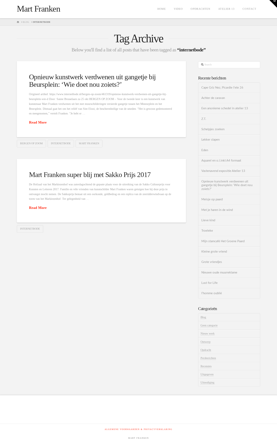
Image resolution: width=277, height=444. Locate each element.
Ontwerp (205, 341)
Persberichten (208, 358)
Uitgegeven (207, 374)
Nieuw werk (208, 333)
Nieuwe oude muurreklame (219, 272)
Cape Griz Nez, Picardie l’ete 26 (222, 87)
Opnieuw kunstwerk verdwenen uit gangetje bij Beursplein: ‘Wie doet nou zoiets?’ (92, 80)
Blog (203, 317)
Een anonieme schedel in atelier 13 (224, 108)
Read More (38, 122)
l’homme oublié (211, 293)
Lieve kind (208, 220)
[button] (273, 4)
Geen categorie (209, 325)
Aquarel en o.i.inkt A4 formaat (221, 160)
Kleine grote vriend (214, 251)
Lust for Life (209, 282)
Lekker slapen (210, 139)
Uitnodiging (207, 382)
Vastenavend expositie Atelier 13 (223, 171)
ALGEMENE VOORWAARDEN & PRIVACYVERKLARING (138, 429)
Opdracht (206, 350)
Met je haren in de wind (217, 210)
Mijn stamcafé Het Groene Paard (223, 241)
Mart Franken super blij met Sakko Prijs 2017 (90, 175)
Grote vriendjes (211, 262)
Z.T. (203, 118)
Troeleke (207, 230)
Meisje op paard (212, 199)
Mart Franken (38, 8)
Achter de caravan (213, 98)
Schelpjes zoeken (212, 129)
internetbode (61, 143)
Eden (204, 150)
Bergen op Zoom (31, 143)
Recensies (206, 366)
